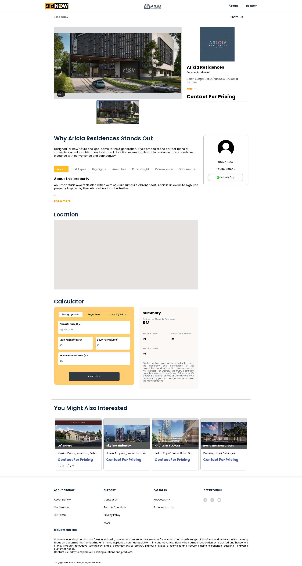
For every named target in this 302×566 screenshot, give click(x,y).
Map (190, 88)
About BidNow (62, 499)
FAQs (107, 522)
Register (251, 5)
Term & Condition (115, 507)
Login (234, 5)
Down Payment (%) (107, 340)
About (61, 169)
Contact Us (111, 499)
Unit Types (78, 169)
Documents (187, 169)
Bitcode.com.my (164, 507)
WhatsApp (227, 177)
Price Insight (140, 169)
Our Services (61, 507)
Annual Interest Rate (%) (74, 355)
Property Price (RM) (70, 324)
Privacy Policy (112, 515)
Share (235, 17)
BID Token (60, 515)
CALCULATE (94, 376)
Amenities (119, 169)
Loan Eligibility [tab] (118, 314)
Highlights (99, 169)
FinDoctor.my (162, 499)
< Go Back (61, 17)
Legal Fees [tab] (94, 314)
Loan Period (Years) (71, 340)
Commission (164, 169)
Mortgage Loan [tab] (70, 314)
